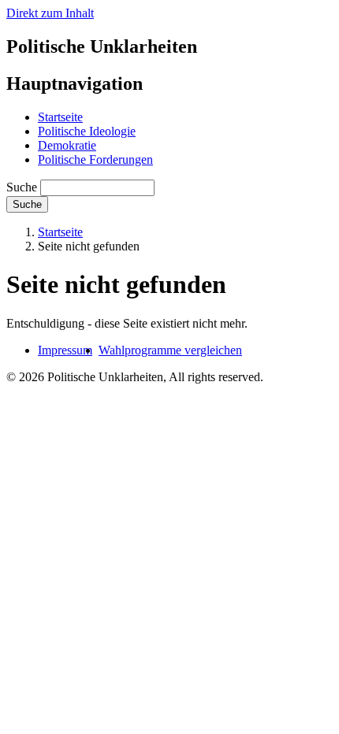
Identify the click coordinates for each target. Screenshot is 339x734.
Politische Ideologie (87, 131)
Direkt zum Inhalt (50, 13)
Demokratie (67, 145)
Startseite (60, 117)
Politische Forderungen (95, 159)
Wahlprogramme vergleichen (170, 350)
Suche (21, 187)
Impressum (65, 350)
